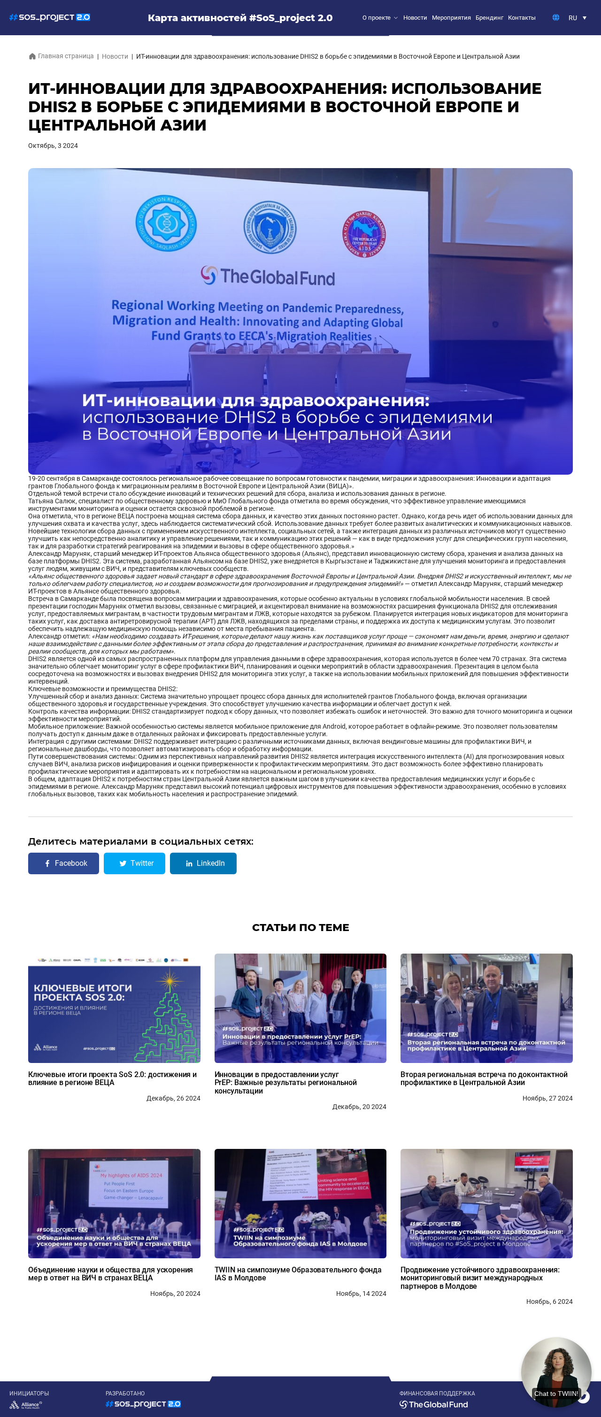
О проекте (376, 17)
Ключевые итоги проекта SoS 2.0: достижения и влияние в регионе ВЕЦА (112, 1078)
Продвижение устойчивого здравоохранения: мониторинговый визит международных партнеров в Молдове (480, 1278)
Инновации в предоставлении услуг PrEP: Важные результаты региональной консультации (286, 1082)
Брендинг (489, 17)
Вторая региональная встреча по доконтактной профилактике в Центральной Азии (484, 1078)
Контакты (522, 17)
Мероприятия (451, 17)
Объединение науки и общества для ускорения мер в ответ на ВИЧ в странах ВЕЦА (110, 1274)
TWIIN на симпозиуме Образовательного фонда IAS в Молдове (298, 1274)
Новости (415, 17)
